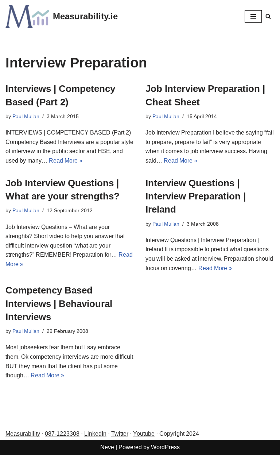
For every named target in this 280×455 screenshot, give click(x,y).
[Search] (268, 16)
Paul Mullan (25, 116)
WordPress (165, 447)
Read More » (65, 161)
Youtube (144, 434)
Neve (107, 447)
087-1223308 (62, 434)
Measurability (22, 434)
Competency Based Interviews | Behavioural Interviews (58, 303)
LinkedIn (95, 434)
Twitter (119, 434)
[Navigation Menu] (253, 16)
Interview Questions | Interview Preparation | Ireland (195, 196)
